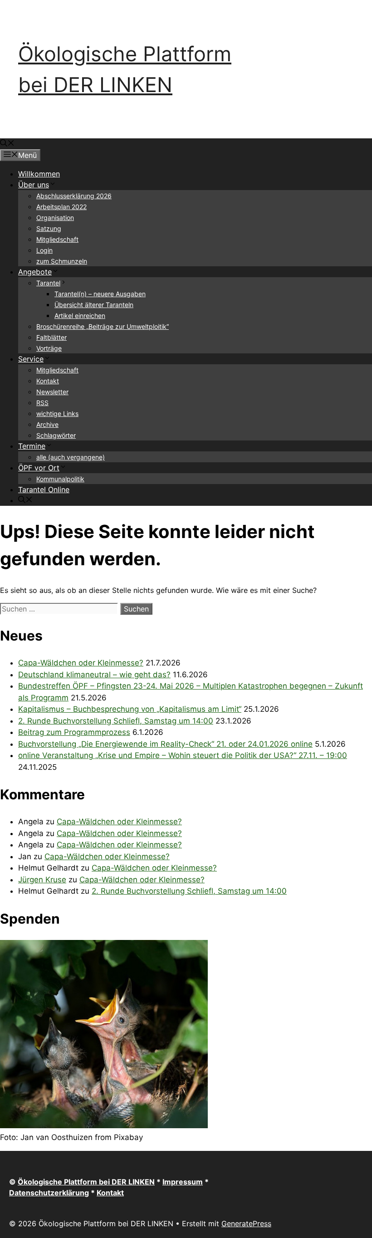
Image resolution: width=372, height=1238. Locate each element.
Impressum (182, 1181)
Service (31, 358)
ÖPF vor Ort (38, 467)
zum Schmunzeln (61, 261)
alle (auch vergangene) (70, 457)
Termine (31, 445)
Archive (47, 424)
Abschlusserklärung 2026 (74, 196)
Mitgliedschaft (57, 239)
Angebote (35, 271)
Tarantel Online (43, 489)
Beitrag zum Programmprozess (74, 732)
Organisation (55, 217)
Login (44, 250)
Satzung (48, 228)
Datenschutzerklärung (49, 1192)
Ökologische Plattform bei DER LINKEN (86, 1181)
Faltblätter (51, 337)
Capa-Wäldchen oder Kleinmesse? (80, 662)
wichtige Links (57, 413)
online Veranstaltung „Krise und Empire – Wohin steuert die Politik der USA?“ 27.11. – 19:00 (182, 755)
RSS (42, 402)
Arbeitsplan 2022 (61, 206)
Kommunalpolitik (60, 479)
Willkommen (39, 173)
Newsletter (52, 392)
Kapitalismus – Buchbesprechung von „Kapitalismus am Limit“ (129, 709)
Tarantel (48, 283)
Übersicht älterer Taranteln (93, 304)
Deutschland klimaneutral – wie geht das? (94, 674)
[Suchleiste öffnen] (7, 143)
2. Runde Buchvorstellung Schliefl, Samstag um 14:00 (115, 720)
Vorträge (49, 348)
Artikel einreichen (79, 315)
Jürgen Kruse (42, 879)
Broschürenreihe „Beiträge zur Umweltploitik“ (102, 326)
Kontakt (47, 381)
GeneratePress (246, 1223)
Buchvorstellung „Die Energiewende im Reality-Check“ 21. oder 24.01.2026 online (165, 744)
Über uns (33, 184)
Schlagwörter (56, 435)
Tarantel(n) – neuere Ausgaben (100, 294)
